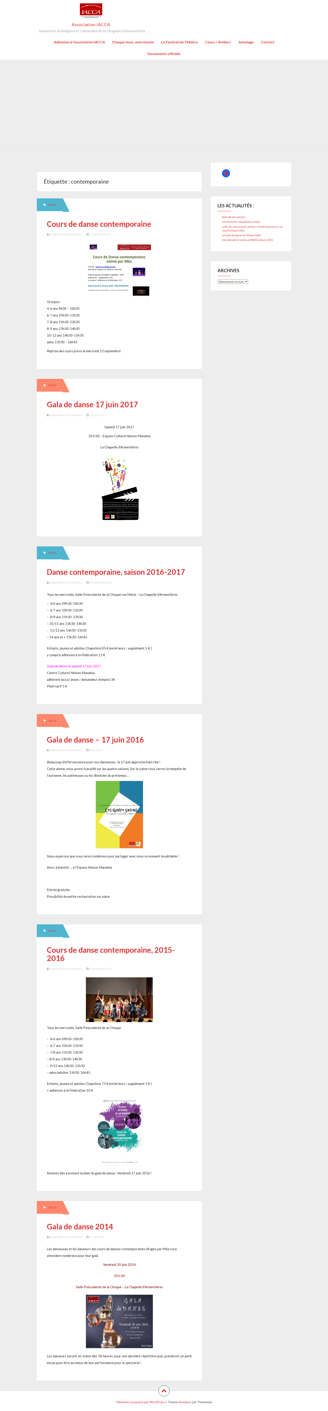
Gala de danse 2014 (80, 1226)
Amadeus (184, 1402)
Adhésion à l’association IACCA (79, 42)
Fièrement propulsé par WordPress (140, 1402)
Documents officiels (164, 53)
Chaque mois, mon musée (133, 42)
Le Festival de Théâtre (179, 42)
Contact (267, 42)
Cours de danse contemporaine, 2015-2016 (111, 954)
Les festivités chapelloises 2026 (241, 221)
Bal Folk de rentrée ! (234, 217)
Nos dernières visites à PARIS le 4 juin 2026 (247, 240)
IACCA (52, 204)
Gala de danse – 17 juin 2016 (95, 739)
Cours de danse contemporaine (99, 223)
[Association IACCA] (91, 12)
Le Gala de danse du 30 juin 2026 (241, 235)
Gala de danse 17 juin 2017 (92, 404)
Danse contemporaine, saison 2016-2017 (116, 571)
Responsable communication (65, 234)
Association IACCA (91, 24)
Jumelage (246, 42)
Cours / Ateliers (218, 42)
